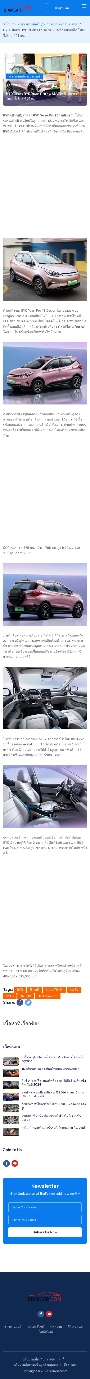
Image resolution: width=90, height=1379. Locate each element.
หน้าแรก (9, 24)
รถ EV (74, 990)
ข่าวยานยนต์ (30, 24)
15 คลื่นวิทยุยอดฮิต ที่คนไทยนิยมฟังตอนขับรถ (50, 1069)
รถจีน (10, 996)
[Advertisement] (45, 186)
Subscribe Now (45, 1232)
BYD (20, 990)
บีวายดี (34, 990)
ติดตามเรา (71, 1365)
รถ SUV (25, 996)
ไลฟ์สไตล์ (46, 1332)
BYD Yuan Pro (48, 996)
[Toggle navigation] (84, 6)
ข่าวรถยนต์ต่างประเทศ (60, 24)
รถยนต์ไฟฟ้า (54, 990)
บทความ (56, 1327)
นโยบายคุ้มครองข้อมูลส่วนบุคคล (36, 1365)
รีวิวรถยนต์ (75, 1327)
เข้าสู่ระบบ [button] (61, 8)
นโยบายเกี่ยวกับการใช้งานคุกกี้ (43, 1359)
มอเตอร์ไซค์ (36, 1327)
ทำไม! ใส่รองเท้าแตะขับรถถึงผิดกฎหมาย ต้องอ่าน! (53, 1127)
